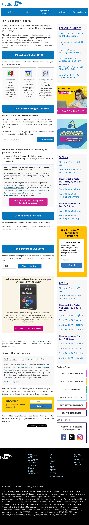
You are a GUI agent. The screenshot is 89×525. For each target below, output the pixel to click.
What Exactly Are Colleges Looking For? (70, 59)
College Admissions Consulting (44, 12)
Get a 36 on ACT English (71, 315)
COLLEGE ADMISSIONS (72, 389)
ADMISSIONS (56, 476)
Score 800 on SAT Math (70, 189)
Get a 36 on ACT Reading (71, 324)
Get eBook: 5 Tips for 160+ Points (28, 328)
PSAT (52, 461)
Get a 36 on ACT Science (71, 329)
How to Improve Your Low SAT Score (70, 205)
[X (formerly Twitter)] (72, 437)
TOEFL (53, 473)
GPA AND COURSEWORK (71, 413)
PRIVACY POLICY (78, 463)
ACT (27, 12)
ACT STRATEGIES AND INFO (72, 381)
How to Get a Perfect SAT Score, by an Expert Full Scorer (71, 181)
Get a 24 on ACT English (71, 343)
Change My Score (30, 266)
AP (51, 464)
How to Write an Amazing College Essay (70, 51)
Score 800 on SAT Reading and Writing (69, 195)
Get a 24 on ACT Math (70, 348)
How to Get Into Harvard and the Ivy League (71, 34)
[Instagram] (80, 437)
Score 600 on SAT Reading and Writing (69, 217)
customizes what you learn (14, 188)
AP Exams (62, 12)
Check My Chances (46, 139)
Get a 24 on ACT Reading (71, 353)
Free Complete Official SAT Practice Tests (70, 171)
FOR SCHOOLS (33, 472)
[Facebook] (63, 437)
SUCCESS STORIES (33, 461)
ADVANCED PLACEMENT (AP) (71, 397)
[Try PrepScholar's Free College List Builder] (72, 133)
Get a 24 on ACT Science (71, 357)
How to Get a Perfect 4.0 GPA (71, 43)
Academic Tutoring (79, 12)
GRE (52, 467)
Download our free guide (14, 313)
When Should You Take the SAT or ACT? (70, 76)
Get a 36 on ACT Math (70, 320)
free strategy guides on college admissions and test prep (25, 360)
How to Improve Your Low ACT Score (70, 337)
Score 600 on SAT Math (70, 211)
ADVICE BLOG (32, 466)
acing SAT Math (22, 367)
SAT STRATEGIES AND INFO (72, 373)
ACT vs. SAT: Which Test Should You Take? (71, 68)
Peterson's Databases (37, 341)
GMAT (53, 470)
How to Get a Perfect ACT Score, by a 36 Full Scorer (70, 308)
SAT (9, 12)
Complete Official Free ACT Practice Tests (70, 297)
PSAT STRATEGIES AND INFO (71, 405)
